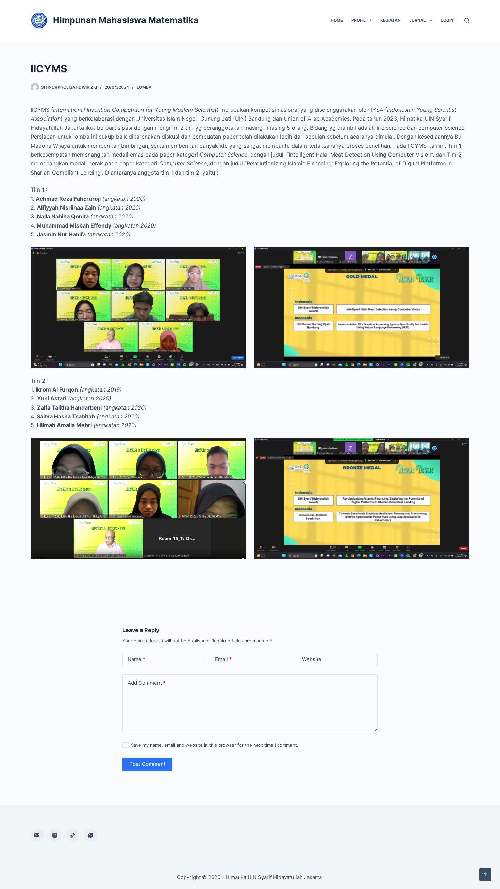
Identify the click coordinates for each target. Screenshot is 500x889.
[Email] (37, 835)
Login (447, 20)
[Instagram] (55, 835)
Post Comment (147, 764)
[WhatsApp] (90, 835)
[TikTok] (72, 835)
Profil (358, 20)
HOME (337, 20)
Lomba (144, 87)
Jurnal (417, 20)
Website (311, 659)
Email (223, 659)
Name (136, 659)
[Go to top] (485, 874)
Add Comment (147, 682)
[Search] (466, 20)
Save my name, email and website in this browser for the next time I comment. (214, 745)
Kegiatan (390, 20)
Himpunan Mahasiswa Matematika (126, 20)
